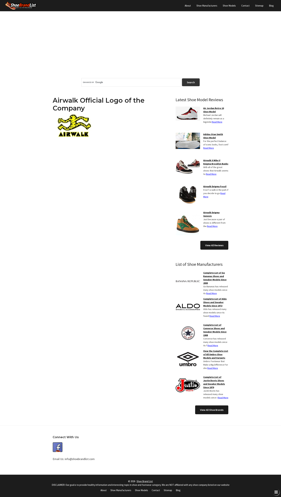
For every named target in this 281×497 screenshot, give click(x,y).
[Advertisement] (140, 50)
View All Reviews (214, 245)
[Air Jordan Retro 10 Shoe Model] (188, 108)
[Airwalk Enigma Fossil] (188, 186)
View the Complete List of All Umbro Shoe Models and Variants (215, 354)
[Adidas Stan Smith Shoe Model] (188, 134)
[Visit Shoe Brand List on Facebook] (57, 444)
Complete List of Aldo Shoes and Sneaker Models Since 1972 (215, 302)
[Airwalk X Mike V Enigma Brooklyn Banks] (188, 160)
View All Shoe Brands (211, 409)
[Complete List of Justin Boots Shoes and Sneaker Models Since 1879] (188, 377)
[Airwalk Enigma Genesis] (188, 212)
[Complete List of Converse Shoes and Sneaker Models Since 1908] (188, 325)
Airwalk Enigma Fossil (214, 186)
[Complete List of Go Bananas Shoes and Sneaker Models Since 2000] (188, 273)
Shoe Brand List (145, 481)
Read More (217, 121)
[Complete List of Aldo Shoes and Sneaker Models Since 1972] (188, 299)
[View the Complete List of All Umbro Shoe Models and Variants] (188, 351)
